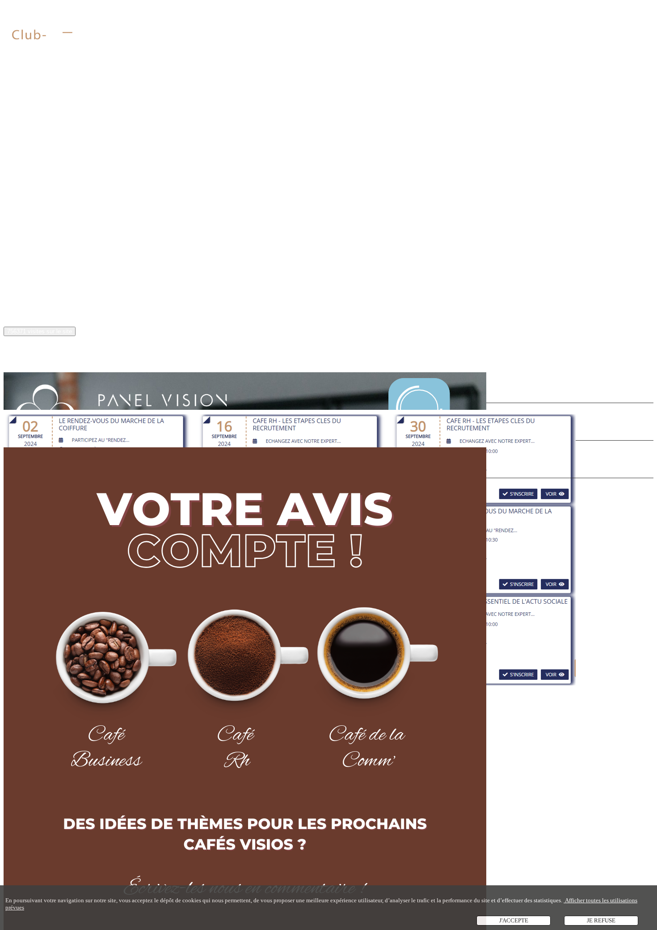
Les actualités (26, 353)
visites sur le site (39, 331)
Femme (176, 229)
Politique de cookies (46, 305)
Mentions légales (42, 291)
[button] (26, 171)
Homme (145, 229)
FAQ (27, 277)
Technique (210, 229)
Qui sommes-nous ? (36, 86)
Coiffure (83, 229)
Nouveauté (22, 229)
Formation (248, 229)
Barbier (115, 229)
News (54, 229)
